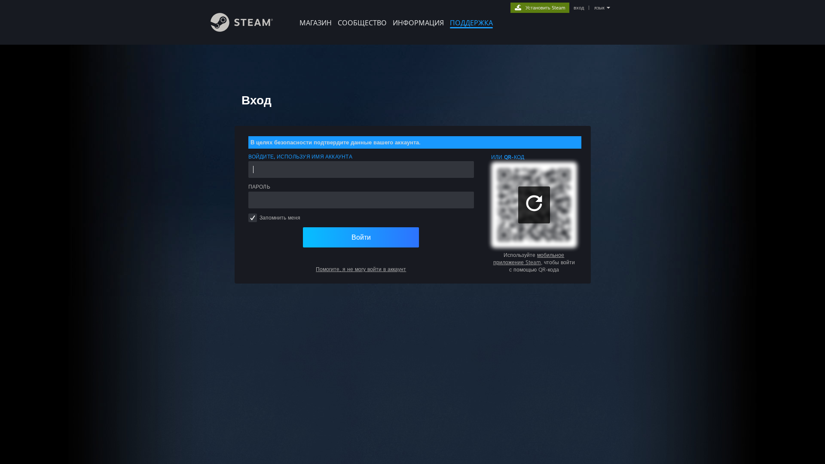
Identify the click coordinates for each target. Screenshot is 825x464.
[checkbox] (252, 218)
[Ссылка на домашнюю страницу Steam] (242, 29)
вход (579, 8)
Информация (418, 22)
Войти (361, 237)
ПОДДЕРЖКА (471, 22)
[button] (534, 204)
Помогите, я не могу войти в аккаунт (361, 269)
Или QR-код (507, 157)
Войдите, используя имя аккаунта (300, 156)
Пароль (259, 186)
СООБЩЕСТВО (362, 22)
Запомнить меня (280, 217)
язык (599, 8)
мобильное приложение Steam (529, 259)
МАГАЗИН (315, 22)
